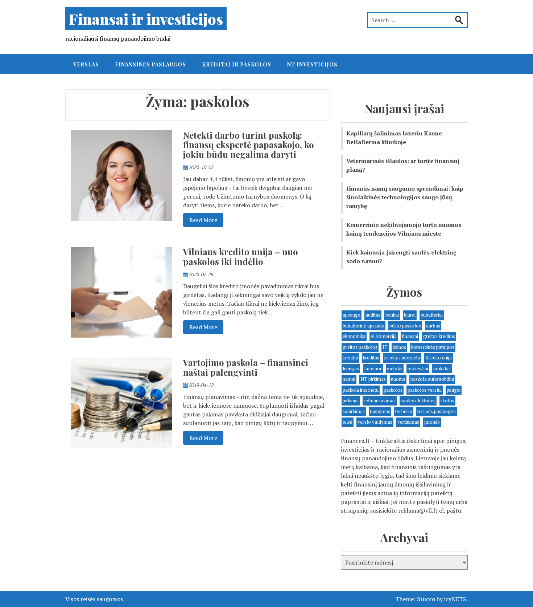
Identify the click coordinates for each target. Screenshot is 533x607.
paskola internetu (361, 390)
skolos (447, 400)
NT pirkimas (373, 379)
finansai (410, 336)
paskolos (393, 390)
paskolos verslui (425, 390)
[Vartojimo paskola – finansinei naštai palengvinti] (121, 402)
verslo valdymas (375, 422)
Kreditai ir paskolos (236, 64)
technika (403, 411)
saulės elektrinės (418, 400)
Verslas (86, 64)
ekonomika (354, 336)
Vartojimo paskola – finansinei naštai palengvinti (245, 367)
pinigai (453, 390)
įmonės (432, 422)
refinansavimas (380, 400)
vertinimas (408, 422)
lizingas (351, 368)
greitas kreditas (439, 336)
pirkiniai (351, 400)
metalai (394, 368)
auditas (372, 314)
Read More (200, 220)
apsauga (351, 314)
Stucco (426, 599)
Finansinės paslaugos (150, 64)
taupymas (380, 411)
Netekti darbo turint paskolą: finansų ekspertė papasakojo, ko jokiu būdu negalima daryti (248, 144)
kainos (399, 347)
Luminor (373, 368)
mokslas (442, 368)
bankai (392, 314)
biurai (410, 314)
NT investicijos (312, 64)
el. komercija (384, 336)
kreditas (371, 357)
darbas (433, 325)
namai (349, 379)
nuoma (398, 379)
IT (385, 347)
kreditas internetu (402, 357)
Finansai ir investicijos (146, 18)
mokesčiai (418, 368)
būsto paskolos (405, 325)
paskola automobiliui (432, 379)
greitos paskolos (360, 347)
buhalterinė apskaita (363, 325)
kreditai (350, 357)
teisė (347, 422)
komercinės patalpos (432, 347)
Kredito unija (438, 357)
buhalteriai (432, 314)
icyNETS (455, 599)
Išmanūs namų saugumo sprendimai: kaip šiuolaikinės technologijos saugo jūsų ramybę (404, 197)
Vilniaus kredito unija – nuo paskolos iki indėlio (240, 256)
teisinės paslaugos (436, 411)
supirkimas (354, 411)
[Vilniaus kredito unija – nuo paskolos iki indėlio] (121, 292)
